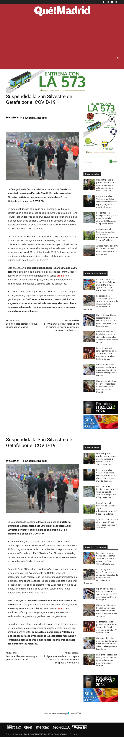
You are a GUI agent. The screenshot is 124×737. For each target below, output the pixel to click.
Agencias (15, 117)
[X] (116, 2)
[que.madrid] (62, 11)
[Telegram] (112, 2)
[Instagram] (108, 2)
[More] (58, 124)
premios (61, 275)
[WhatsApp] (30, 124)
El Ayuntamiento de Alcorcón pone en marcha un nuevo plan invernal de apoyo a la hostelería (61, 327)
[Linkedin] (44, 124)
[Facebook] (103, 2)
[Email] (51, 124)
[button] (118, 57)
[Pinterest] (23, 124)
